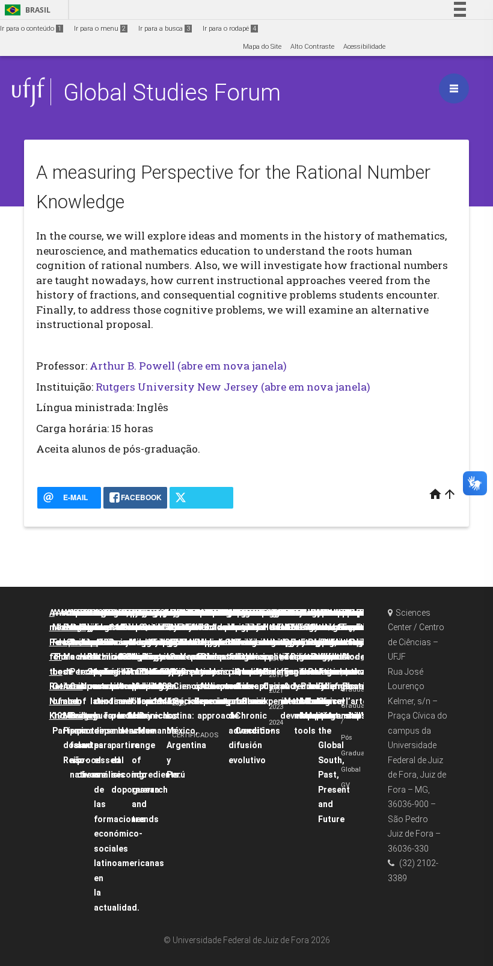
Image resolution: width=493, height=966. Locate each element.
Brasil (25, 10)
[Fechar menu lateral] (454, 88)
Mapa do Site (262, 47)
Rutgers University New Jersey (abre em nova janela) (233, 387)
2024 (276, 722)
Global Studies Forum (172, 92)
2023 (276, 707)
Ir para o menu (100, 29)
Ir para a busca (164, 29)
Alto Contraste (312, 47)
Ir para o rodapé (229, 29)
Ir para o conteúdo (30, 29)
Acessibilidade (364, 47)
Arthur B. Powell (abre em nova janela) (188, 366)
